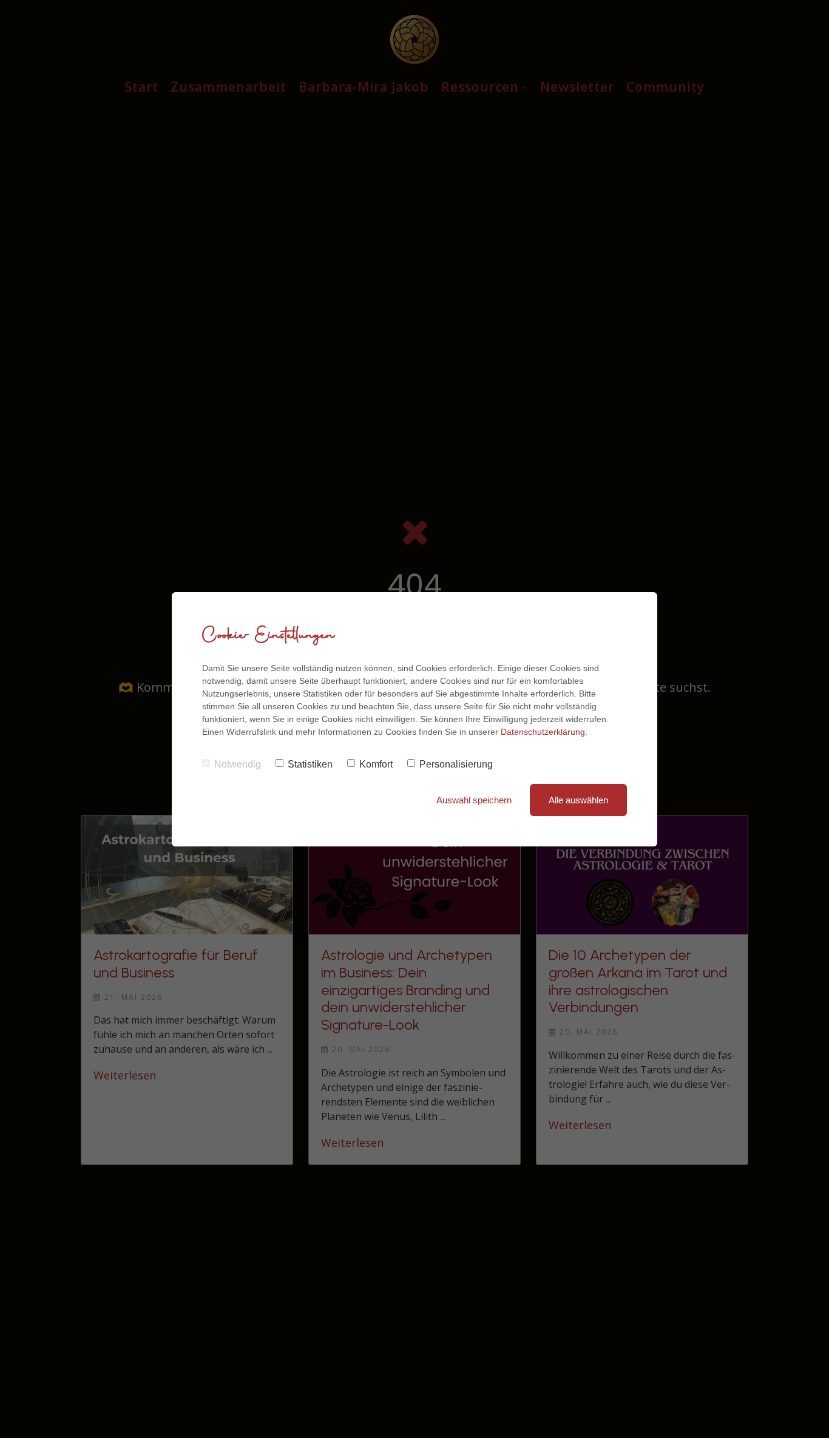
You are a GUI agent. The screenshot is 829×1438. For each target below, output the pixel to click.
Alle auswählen (578, 800)
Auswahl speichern (474, 800)
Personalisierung (456, 764)
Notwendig (237, 764)
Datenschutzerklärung (543, 732)
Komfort (376, 764)
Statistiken (310, 764)
